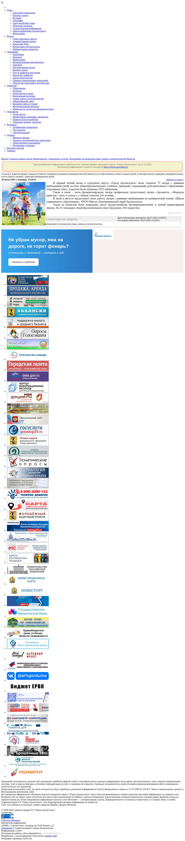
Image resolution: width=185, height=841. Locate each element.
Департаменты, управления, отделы (50, 159)
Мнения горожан (21, 137)
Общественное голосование (26, 143)
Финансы (17, 57)
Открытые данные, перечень (27, 122)
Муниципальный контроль (26, 106)
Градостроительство (23, 78)
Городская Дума (20, 44)
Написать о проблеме (23, 262)
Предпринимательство (24, 67)
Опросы (11, 135)
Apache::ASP (50, 836)
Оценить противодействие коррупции (32, 140)
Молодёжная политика (24, 96)
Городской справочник (24, 13)
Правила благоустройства (25, 119)
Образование (19, 88)
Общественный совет (23, 101)
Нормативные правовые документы (30, 117)
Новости (131, 159)
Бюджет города (20, 70)
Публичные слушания (24, 145)
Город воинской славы (24, 23)
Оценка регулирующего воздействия (31, 83)
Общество (12, 85)
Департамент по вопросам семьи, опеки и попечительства (97, 159)
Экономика (12, 52)
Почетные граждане (23, 26)
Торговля (17, 65)
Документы (12, 111)
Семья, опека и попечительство (28, 98)
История (17, 18)
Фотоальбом (19, 33)
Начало (4, 159)
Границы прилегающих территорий (30, 80)
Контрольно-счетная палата (26, 46)
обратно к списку (174, 179)
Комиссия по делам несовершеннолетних (33, 109)
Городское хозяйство (23, 75)
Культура (17, 91)
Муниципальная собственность (28, 62)
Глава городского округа (25, 39)
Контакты (12, 124)
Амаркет (11, 150)
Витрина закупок (15, 148)
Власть (10, 36)
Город (10, 10)
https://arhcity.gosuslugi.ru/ (116, 167)
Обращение (7, 828)
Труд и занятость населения (26, 72)
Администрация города (24, 41)
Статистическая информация (27, 28)
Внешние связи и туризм (25, 104)
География (18, 20)
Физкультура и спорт (23, 93)
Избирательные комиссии (25, 49)
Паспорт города (20, 15)
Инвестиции (19, 59)
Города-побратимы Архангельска (29, 31)
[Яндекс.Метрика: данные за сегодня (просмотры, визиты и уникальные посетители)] (10, 820)
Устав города (19, 114)
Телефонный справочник (25, 127)
